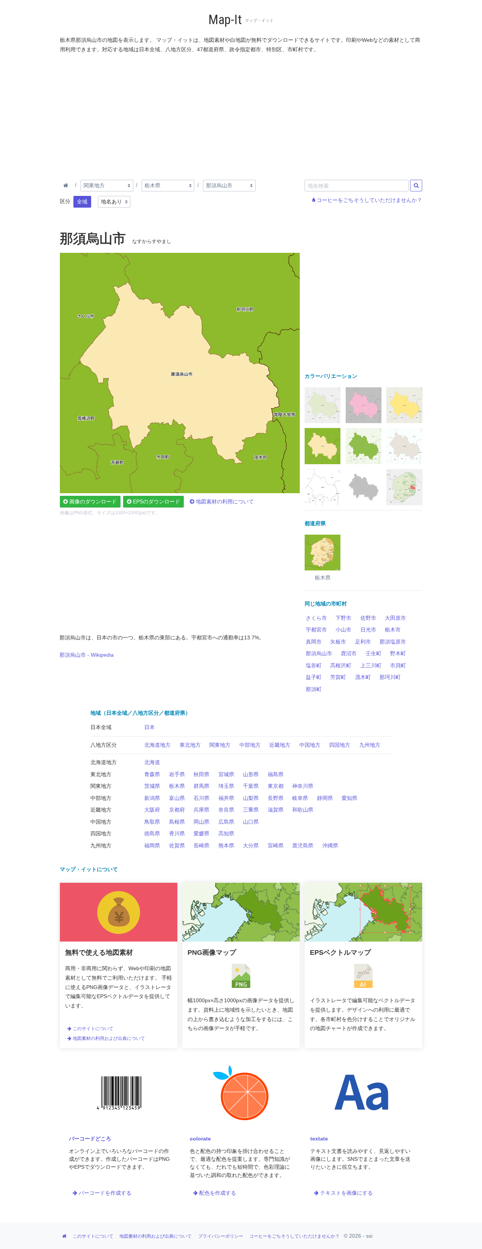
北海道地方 (157, 745)
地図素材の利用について (224, 501)
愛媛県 (201, 833)
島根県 (177, 822)
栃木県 (177, 786)
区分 (65, 201)
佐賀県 (177, 845)
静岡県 (325, 798)
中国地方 (309, 745)
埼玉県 (226, 786)
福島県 (276, 774)
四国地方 (339, 745)
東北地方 (190, 745)
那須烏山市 (319, 653)
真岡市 (314, 642)
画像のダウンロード (92, 501)
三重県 (251, 810)
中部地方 (250, 745)
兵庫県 (201, 810)
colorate (200, 1139)
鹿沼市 (349, 653)
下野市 (343, 618)
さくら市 (316, 618)
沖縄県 (330, 845)
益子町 (314, 677)
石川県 (201, 798)
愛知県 (349, 798)
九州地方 (369, 745)
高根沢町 (340, 665)
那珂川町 (390, 677)
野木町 (398, 653)
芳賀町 (338, 677)
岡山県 (201, 822)
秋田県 (201, 774)
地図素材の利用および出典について (108, 1038)
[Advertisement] (241, 115)
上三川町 (370, 665)
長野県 (276, 798)
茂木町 (363, 677)
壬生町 (373, 653)
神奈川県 (302, 786)
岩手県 (177, 774)
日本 (149, 727)
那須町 (314, 689)
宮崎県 (276, 845)
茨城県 (152, 786)
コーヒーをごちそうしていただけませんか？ (368, 200)
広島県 (226, 822)
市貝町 (398, 665)
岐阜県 (300, 798)
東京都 (276, 786)
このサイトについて (92, 1028)
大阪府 (152, 810)
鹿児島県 (302, 845)
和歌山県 (302, 810)
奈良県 (226, 810)
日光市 (368, 630)
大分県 (251, 845)
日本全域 (100, 727)
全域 (82, 202)
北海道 (152, 762)
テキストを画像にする (346, 1193)
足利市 (363, 642)
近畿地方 (279, 745)
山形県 (251, 774)
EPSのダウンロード (155, 501)
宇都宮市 (316, 630)
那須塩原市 (393, 642)
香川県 (177, 833)
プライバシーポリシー (220, 1236)
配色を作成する (217, 1193)
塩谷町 (314, 665)
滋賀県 (276, 810)
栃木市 (393, 630)
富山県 (177, 798)
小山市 (343, 630)
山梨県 (251, 798)
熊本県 (226, 845)
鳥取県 (152, 822)
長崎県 (201, 845)
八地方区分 (103, 745)
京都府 (177, 810)
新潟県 (152, 798)
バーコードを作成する (104, 1193)
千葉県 (251, 786)
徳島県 (152, 833)
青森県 (152, 774)
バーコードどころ (90, 1139)
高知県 (226, 833)
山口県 (251, 822)
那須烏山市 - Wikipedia (86, 655)
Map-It (225, 20)
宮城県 (226, 774)
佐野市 (368, 618)
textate (319, 1139)
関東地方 (219, 745)
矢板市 (338, 642)
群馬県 (201, 786)
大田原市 (395, 618)
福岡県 (152, 845)
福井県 (226, 798)
